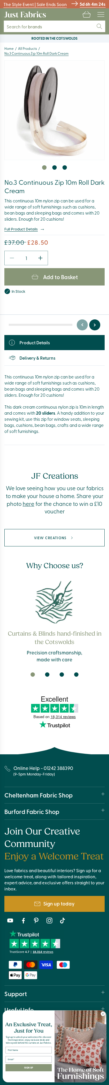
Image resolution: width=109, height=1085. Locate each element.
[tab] (33, 674)
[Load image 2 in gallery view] (54, 167)
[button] (86, 14)
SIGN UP (28, 1067)
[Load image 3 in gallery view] (64, 167)
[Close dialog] (103, 1013)
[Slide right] (94, 324)
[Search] (99, 26)
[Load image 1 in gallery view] (44, 167)
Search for (28, 26)
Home (9, 48)
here (28, 503)
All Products (27, 48)
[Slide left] (82, 324)
